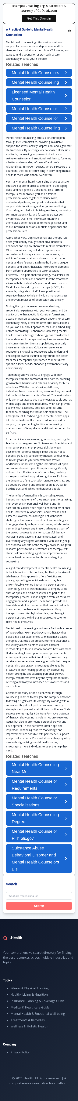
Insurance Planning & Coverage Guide (37, 1001)
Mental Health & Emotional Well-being (38, 1014)
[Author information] (69, 30)
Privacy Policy (20, 1052)
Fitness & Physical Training (30, 988)
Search (39, 905)
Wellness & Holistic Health (29, 1026)
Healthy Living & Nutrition (29, 994)
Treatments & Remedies (28, 1020)
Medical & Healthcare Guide (30, 1007)
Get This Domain (39, 18)
